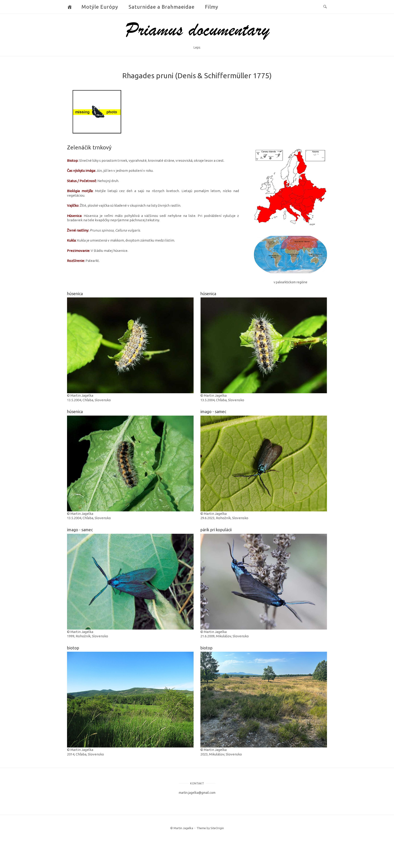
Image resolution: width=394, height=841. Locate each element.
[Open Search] (325, 7)
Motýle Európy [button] (99, 7)
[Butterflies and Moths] (69, 6)
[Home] (197, 42)
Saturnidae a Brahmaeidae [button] (161, 7)
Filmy (211, 7)
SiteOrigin (217, 828)
